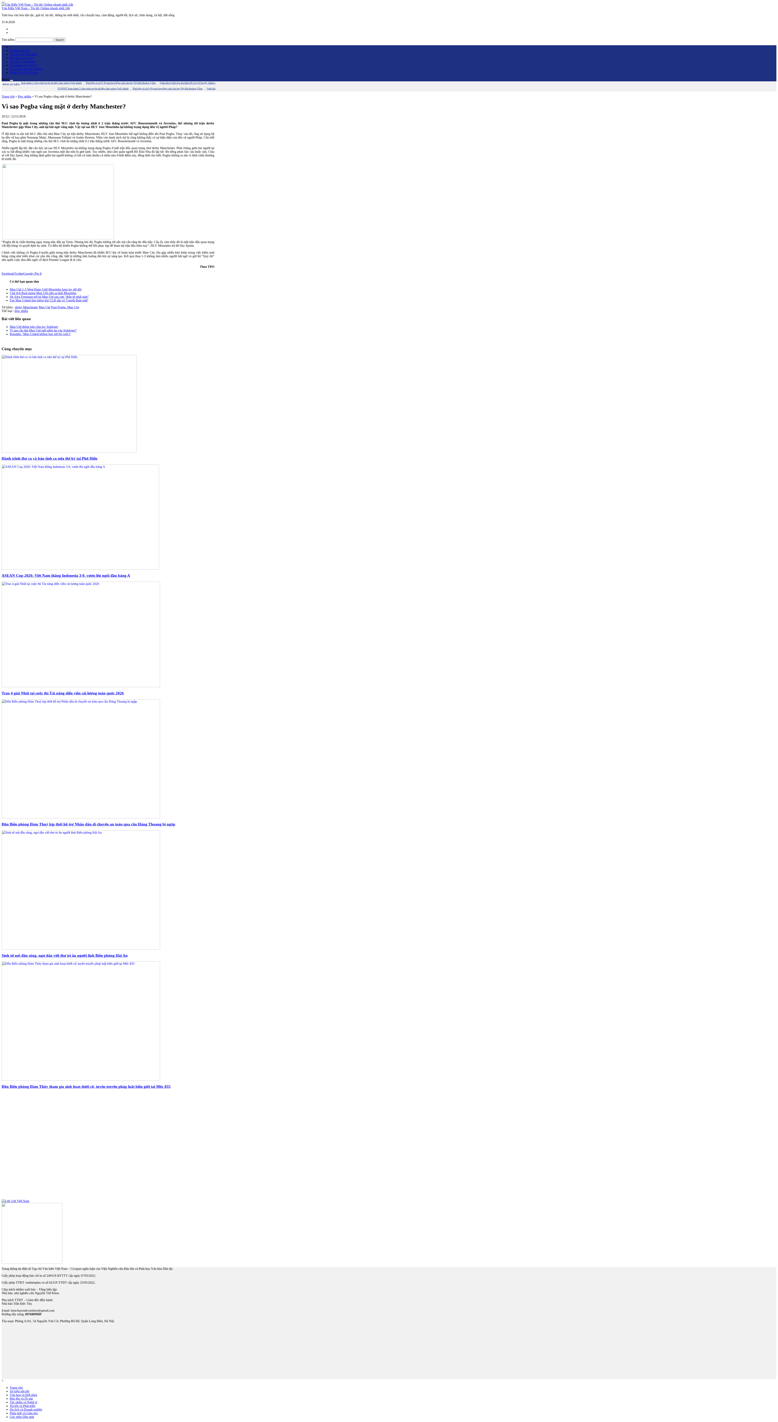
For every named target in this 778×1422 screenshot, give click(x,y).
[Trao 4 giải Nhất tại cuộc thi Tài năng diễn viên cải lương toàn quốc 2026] (81, 686)
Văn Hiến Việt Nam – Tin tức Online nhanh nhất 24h (36, 8)
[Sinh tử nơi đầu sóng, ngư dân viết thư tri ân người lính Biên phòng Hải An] (81, 948)
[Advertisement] (108, 1146)
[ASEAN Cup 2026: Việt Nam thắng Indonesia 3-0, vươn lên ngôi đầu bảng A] (80, 568)
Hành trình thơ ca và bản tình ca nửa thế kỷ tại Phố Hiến (49, 458)
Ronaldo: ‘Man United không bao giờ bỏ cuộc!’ (40, 334)
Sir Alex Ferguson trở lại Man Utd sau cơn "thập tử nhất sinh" (49, 296)
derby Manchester (26, 307)
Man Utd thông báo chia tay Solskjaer (34, 326)
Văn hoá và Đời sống (23, 54)
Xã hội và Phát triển (22, 61)
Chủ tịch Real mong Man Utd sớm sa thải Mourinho (43, 293)
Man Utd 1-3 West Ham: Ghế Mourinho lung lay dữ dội (45, 289)
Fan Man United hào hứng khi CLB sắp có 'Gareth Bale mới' (49, 300)
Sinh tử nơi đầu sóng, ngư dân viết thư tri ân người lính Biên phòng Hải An (65, 955)
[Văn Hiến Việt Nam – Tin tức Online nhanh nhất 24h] (37, 4)
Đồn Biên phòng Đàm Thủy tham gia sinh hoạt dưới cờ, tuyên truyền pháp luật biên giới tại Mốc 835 (86, 1086)
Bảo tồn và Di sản (21, 58)
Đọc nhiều (24, 96)
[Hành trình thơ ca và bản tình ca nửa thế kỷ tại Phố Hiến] (69, 451)
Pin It (38, 273)
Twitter (18, 273)
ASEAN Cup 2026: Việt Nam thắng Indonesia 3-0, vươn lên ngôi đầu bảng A (66, 575)
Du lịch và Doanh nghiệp (26, 69)
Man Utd (44, 307)
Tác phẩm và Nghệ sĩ (23, 65)
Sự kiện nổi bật (19, 50)
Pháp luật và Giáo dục (24, 72)
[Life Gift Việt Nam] (15, 1201)
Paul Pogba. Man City (65, 307)
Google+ (29, 273)
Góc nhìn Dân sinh (22, 1417)
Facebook (8, 273)
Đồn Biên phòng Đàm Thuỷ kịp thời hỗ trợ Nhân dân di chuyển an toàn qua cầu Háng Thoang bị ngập (88, 824)
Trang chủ (8, 96)
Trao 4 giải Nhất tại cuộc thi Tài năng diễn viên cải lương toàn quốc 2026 (63, 693)
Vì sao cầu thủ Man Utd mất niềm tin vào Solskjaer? (43, 330)
